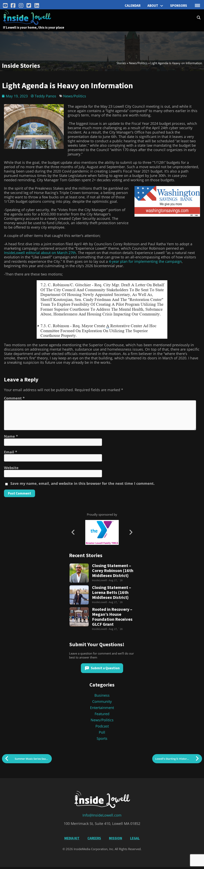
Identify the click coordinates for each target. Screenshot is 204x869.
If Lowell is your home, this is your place (33, 27)
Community (102, 701)
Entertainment (102, 707)
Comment (14, 398)
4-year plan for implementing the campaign (145, 261)
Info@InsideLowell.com (102, 815)
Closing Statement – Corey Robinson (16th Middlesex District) (112, 570)
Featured (102, 713)
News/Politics (138, 63)
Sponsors (178, 5)
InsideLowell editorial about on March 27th (40, 252)
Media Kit (71, 838)
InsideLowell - (100, 580)
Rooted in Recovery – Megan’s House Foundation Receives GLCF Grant (112, 617)
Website (11, 467)
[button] (198, 17)
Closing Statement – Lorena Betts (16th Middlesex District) (111, 592)
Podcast (102, 726)
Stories (121, 63)
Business (102, 695)
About (152, 5)
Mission (115, 838)
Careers (94, 838)
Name (11, 436)
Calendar (132, 5)
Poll (102, 732)
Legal (135, 838)
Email (10, 452)
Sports (102, 738)
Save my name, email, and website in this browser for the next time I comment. (82, 483)
